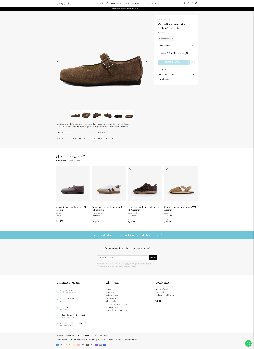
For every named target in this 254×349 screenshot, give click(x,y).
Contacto (108, 289)
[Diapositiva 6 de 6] (129, 115)
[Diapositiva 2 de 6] (86, 115)
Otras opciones (74, 160)
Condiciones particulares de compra (100, 339)
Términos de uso (131, 339)
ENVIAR (153, 258)
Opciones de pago (111, 295)
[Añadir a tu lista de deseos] (192, 62)
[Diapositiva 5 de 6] (118, 115)
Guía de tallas (162, 70)
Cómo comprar (110, 292)
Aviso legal (120, 339)
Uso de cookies (79, 339)
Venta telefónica (163, 79)
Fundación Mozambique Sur (164, 295)
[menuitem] (95, 3)
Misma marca (61, 160)
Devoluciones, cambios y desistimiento (118, 304)
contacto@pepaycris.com (68, 307)
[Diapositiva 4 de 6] (108, 115)
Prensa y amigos (160, 292)
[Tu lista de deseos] (192, 3)
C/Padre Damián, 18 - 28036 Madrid (73, 315)
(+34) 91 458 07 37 (67, 299)
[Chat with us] (248, 343)
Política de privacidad (64, 339)
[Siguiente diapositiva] (147, 62)
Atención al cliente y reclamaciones (116, 310)
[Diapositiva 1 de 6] (75, 115)
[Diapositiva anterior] (57, 62)
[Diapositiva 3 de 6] (97, 115)
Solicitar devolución (111, 301)
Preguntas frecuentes (112, 307)
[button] (166, 39)
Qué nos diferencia (161, 289)
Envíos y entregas (111, 298)
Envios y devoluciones (166, 74)
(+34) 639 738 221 (66, 291)
